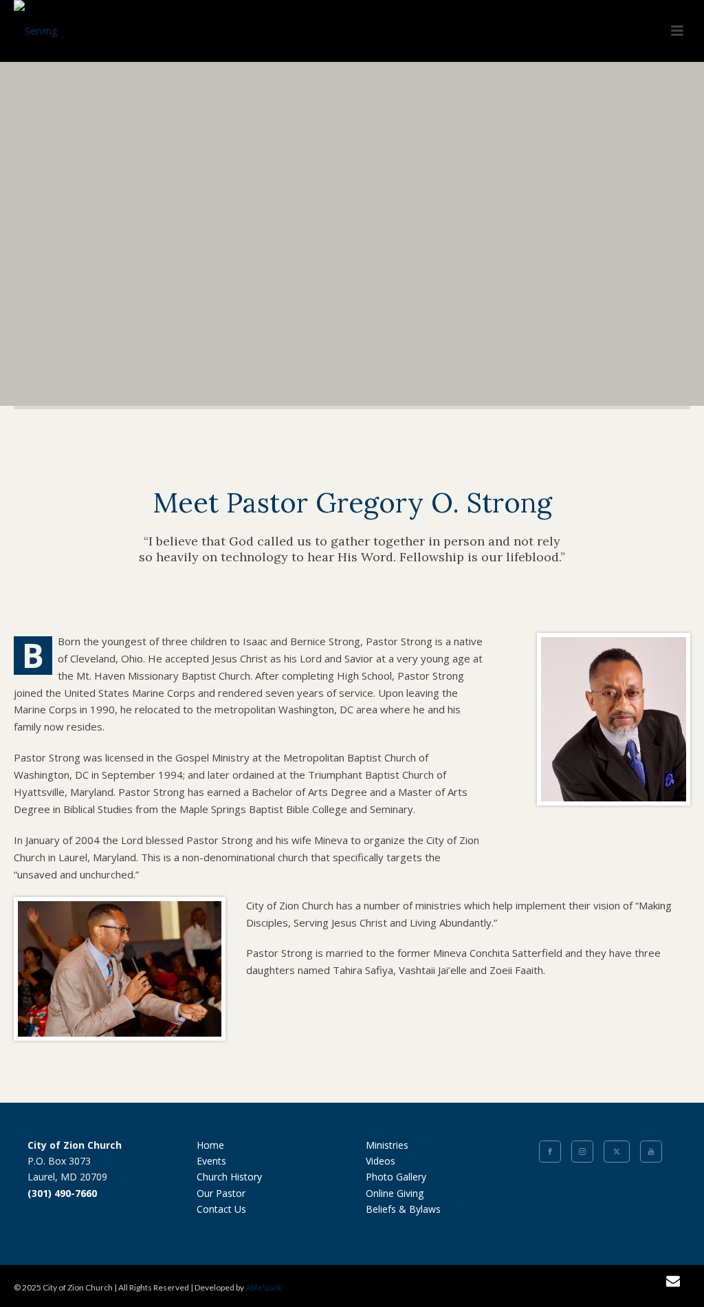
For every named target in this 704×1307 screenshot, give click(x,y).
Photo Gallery (396, 1176)
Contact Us (221, 1209)
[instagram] (582, 1152)
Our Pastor (221, 1193)
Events (211, 1160)
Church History (229, 1176)
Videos (380, 1160)
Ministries (387, 1145)
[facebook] (550, 1152)
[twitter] (617, 1152)
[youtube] (651, 1152)
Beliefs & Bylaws (403, 1209)
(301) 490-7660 (62, 1193)
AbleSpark (263, 1287)
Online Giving (395, 1193)
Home (210, 1145)
